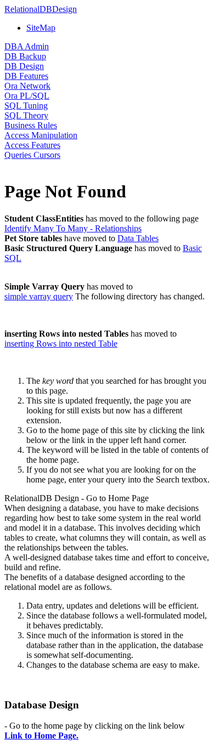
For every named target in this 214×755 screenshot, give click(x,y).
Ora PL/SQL (26, 95)
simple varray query (38, 296)
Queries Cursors (32, 155)
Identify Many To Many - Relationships (73, 228)
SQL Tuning (26, 105)
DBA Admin (26, 46)
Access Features (32, 145)
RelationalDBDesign (40, 9)
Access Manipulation (40, 135)
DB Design (24, 66)
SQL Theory (26, 115)
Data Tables (138, 238)
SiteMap (40, 27)
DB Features (26, 76)
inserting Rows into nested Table (60, 343)
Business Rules (30, 125)
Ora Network (27, 85)
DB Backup (25, 56)
